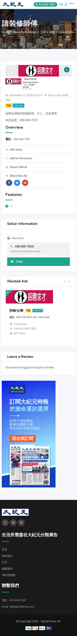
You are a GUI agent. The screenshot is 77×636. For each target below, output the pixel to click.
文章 (4, 562)
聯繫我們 (7, 568)
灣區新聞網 (8, 575)
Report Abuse (18, 167)
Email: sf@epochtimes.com (18, 606)
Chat (19, 261)
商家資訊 (7, 556)
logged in (27, 367)
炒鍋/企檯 (16, 310)
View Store (18, 238)
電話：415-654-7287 (14, 600)
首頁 (4, 549)
